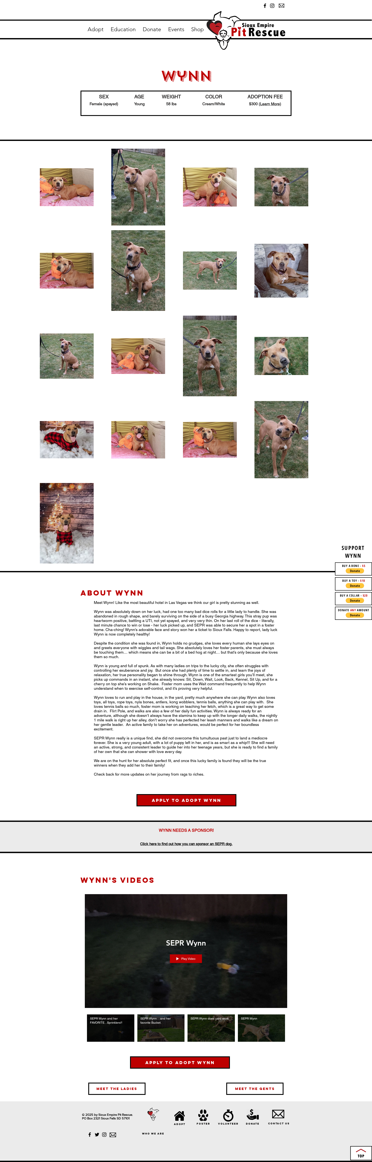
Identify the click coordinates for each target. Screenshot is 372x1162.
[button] (95, 29)
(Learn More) (270, 104)
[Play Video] (110, 1028)
